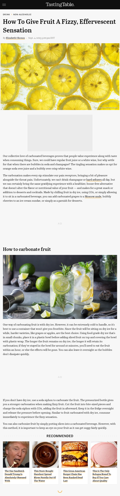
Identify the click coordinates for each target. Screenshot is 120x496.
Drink (6, 14)
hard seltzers (94, 179)
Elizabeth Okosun (15, 37)
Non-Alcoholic (22, 14)
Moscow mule (93, 196)
